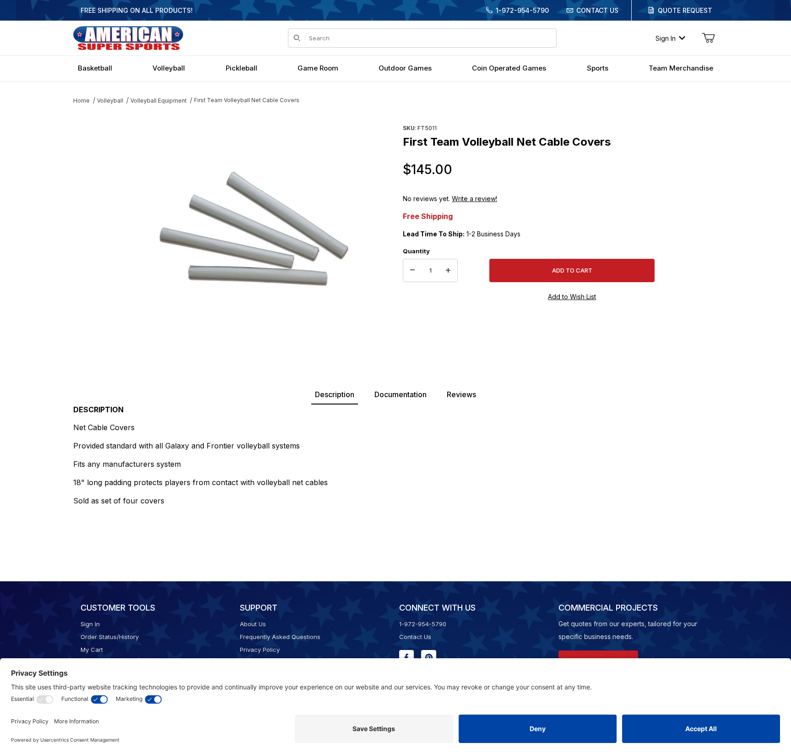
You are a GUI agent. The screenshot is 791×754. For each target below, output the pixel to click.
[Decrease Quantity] (412, 270)
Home (81, 100)
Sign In (666, 38)
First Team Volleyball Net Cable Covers (246, 100)
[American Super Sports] (128, 37)
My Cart (92, 649)
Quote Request (685, 10)
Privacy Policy (260, 649)
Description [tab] (334, 394)
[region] (91, 227)
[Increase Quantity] (448, 270)
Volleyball (110, 100)
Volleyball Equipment (158, 100)
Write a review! (474, 198)
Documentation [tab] (400, 394)
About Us (253, 624)
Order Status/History (110, 636)
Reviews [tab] (461, 394)
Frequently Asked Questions (280, 636)
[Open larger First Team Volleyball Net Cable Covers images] (253, 231)
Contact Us (597, 10)
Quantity (416, 251)
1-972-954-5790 (522, 10)
